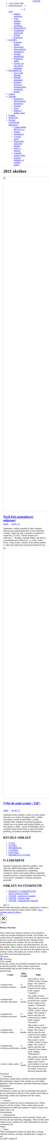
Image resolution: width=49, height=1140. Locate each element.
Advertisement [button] (6, 1112)
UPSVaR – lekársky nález (19, 898)
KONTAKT (13, 852)
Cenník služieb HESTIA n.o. (20, 128)
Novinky (17, 106)
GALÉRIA (13, 850)
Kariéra (17, 92)
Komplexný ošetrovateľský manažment (20, 101)
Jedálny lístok (19, 113)
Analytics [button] (4, 1098)
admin (5, 524)
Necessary (7, 959)
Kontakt (11, 115)
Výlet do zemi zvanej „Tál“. (22, 803)
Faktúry (17, 132)
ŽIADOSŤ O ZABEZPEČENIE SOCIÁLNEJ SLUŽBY (22, 892)
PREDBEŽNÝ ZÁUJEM (19, 855)
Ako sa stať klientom (18, 74)
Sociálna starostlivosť (19, 55)
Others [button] (2, 1127)
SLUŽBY (12, 40)
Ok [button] (1, 914)
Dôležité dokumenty (18, 78)
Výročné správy (17, 137)
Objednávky (19, 134)
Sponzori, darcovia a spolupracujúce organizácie (20, 86)
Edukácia (17, 110)
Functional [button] (4, 1074)
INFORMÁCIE (15, 70)
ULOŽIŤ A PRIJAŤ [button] (8, 1139)
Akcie (16, 108)
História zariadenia (18, 15)
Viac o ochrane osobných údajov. (21, 911)
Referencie (18, 37)
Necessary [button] (4, 956)
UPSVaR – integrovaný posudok (22, 896)
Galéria (11, 94)
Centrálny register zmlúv (19, 154)
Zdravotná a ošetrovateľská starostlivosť (20, 49)
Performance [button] (5, 1086)
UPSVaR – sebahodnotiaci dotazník (23, 901)
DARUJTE (13, 118)
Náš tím (17, 35)
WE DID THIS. (16, 905)
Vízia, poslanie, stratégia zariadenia (18, 22)
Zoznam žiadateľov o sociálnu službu (19, 161)
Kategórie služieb (18, 43)
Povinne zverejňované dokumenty (13, 122)
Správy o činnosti (17, 149)
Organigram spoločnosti (19, 31)
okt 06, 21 (15, 524)
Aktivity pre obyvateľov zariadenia (19, 65)
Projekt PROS (19, 28)
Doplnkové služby (18, 60)
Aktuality (12, 96)
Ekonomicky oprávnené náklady (19, 143)
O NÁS (11, 843)
